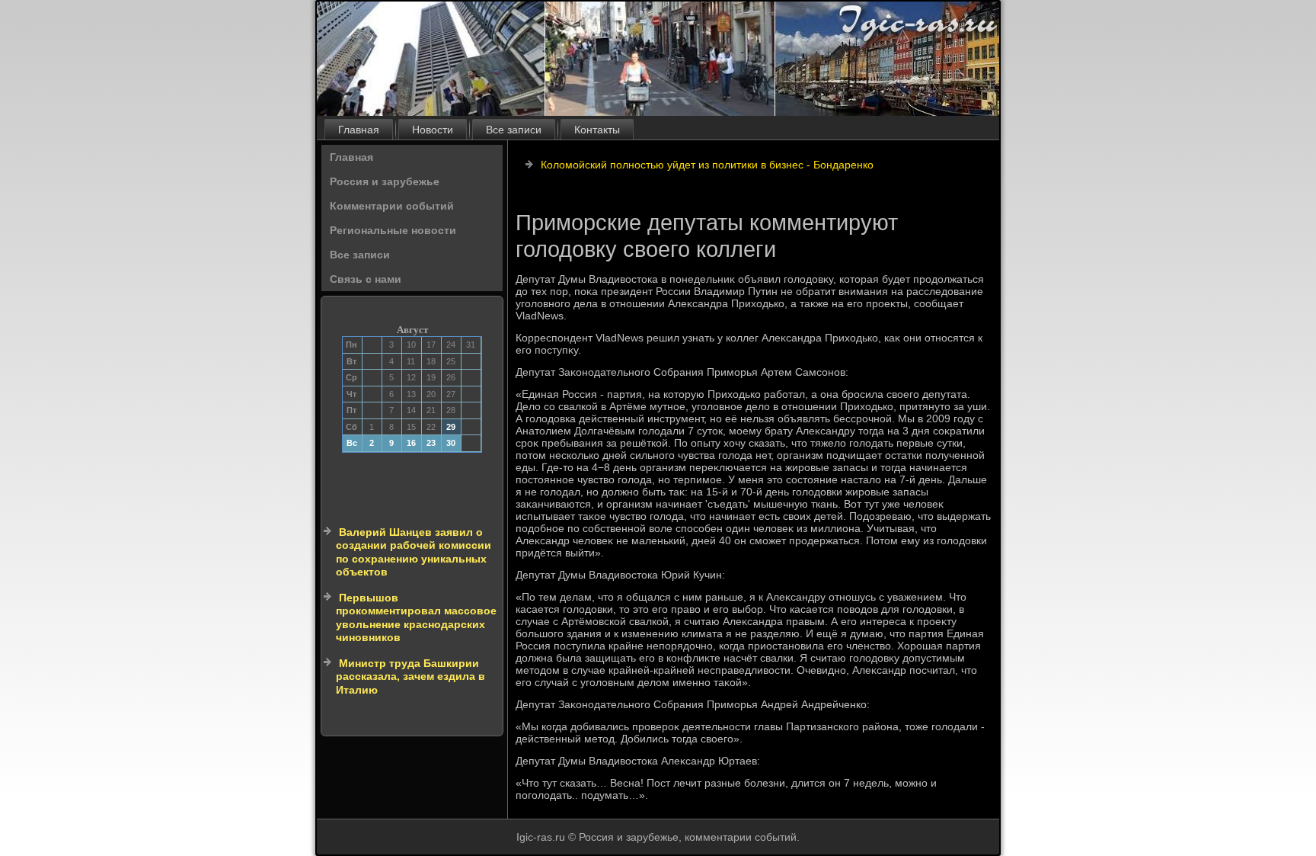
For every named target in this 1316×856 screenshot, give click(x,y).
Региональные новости (393, 230)
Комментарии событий (392, 206)
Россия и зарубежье (384, 181)
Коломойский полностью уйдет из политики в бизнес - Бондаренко (707, 165)
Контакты (597, 129)
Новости (432, 129)
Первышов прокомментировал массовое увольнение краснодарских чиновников (416, 618)
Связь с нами (365, 279)
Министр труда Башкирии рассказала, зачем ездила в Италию (410, 676)
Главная (358, 129)
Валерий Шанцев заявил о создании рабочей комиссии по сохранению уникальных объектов (413, 552)
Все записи (513, 129)
